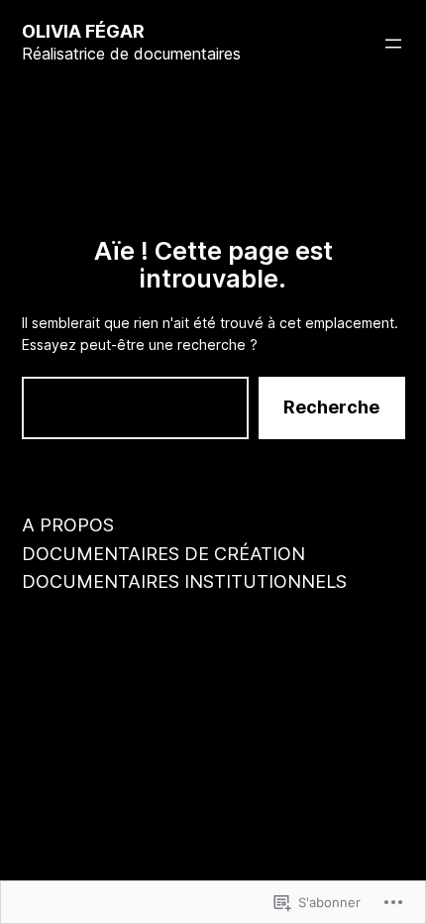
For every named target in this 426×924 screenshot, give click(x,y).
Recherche (331, 407)
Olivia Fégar (83, 31)
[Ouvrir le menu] (393, 44)
